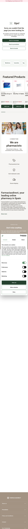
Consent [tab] (5, 239)
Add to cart (6, 106)
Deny (14, 292)
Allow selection (14, 287)
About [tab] (23, 239)
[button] (14, 509)
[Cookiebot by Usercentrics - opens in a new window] (20, 236)
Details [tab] (14, 239)
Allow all (14, 282)
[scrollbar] (13, 112)
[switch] (24, 267)
